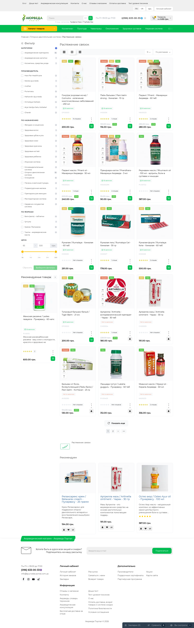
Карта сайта (152, 575)
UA (142, 9)
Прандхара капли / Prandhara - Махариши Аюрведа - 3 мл (116, 171)
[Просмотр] (30, 314)
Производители (125, 572)
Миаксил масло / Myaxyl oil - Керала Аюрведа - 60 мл (153, 385)
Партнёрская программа (130, 579)
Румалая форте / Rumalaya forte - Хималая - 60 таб (152, 244)
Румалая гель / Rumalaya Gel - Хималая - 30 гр (115, 244)
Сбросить (27, 267)
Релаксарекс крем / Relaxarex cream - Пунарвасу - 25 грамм (75, 499)
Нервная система (153, 28)
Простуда (82, 28)
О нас (84, 3)
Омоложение (112, 28)
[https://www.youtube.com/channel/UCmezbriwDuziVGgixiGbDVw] (33, 579)
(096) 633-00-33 (131, 18)
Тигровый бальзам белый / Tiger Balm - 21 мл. (75, 313)
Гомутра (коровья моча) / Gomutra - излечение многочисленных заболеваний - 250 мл (78, 99)
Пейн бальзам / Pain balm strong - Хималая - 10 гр (113, 96)
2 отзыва (153, 119)
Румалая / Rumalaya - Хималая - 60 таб (77, 244)
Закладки (64, 579)
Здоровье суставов (132, 28)
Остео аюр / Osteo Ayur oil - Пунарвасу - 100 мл (155, 498)
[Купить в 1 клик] (36, 314)
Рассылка (93, 572)
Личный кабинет (163, 9)
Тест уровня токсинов (138, 3)
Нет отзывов (155, 191)
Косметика (67, 28)
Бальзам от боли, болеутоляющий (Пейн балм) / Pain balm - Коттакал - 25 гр (77, 387)
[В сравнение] (42, 314)
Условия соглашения (98, 612)
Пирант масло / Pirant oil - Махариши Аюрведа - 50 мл (76, 171)
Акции (149, 572)
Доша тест (33, 3)
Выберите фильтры (45, 267)
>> (124, 431)
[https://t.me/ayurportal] (38, 579)
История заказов (68, 575)
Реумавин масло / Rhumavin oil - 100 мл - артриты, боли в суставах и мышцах (155, 173)
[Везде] (85, 18)
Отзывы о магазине (98, 3)
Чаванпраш (96, 28)
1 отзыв (114, 119)
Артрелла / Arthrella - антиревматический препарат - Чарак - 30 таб (115, 315)
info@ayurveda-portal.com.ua (34, 574)
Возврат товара (95, 579)
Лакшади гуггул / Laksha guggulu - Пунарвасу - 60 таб (115, 385)
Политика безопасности (100, 608)
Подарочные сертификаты (131, 575)
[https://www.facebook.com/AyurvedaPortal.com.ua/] (23, 579)
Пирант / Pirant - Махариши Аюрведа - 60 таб (153, 96)
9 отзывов (77, 119)
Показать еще (118, 423)
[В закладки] (48, 314)
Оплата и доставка (117, 3)
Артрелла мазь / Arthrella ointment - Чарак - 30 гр (151, 313)
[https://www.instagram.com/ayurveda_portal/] (28, 579)
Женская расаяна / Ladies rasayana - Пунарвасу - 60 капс (38, 317)
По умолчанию (162, 52)
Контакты (75, 3)
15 (147, 52)
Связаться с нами (96, 575)
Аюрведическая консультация (54, 3)
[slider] (22, 251)
